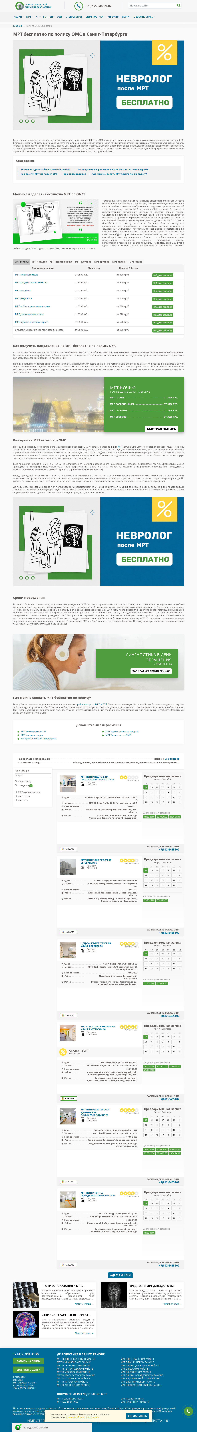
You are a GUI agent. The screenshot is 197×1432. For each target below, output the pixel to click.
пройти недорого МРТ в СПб (91, 704)
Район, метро (22, 770)
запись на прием (28, 1361)
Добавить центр (28, 1369)
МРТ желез (135, 261)
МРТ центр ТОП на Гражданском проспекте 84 (98, 1194)
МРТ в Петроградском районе (75, 1368)
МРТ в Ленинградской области (75, 1358)
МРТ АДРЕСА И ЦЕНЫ (24, 1382)
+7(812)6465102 (169, 849)
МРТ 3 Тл (22, 800)
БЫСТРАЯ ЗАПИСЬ (161, 429)
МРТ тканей (119, 261)
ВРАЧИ (125, 16)
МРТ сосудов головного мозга (31, 282)
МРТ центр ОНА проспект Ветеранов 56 (96, 861)
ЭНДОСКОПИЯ (74, 16)
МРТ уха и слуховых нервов (29, 314)
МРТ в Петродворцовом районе (140, 1365)
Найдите (162, 275)
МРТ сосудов (39, 261)
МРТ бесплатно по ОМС (118, 735)
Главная (17, 25)
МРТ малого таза (67, 1401)
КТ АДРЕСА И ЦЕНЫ (23, 1385)
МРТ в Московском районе (73, 1372)
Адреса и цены (120, 1275)
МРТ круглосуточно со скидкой (121, 731)
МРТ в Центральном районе (137, 1358)
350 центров (172, 758)
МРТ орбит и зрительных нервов (32, 306)
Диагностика (94, 16)
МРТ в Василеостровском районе (141, 1384)
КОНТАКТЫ (19, 1377)
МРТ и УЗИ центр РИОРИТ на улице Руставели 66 (98, 1028)
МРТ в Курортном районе (136, 1372)
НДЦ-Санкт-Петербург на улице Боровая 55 (96, 944)
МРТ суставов (83, 261)
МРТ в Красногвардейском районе (142, 1375)
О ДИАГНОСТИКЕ (143, 16)
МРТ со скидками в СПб (33, 731)
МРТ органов (101, 261)
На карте (69, 848)
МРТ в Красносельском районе (76, 1375)
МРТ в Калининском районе (138, 1381)
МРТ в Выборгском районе (73, 1384)
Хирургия (113, 16)
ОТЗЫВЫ (18, 1379)
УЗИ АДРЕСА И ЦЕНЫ (24, 1388)
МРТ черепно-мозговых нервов (31, 321)
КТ (37, 16)
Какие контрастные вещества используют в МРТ (65, 1315)
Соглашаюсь (137, 1416)
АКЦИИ (18, 16)
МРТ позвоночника (61, 261)
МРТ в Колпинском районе (73, 1378)
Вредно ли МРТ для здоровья (152, 1285)
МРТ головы (22, 261)
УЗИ (59, 16)
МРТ (28, 16)
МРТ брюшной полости (135, 1401)
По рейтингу (24, 781)
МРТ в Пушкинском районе (137, 1362)
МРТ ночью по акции (32, 735)
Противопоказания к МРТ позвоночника (62, 1285)
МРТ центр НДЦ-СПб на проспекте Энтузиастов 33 (97, 778)
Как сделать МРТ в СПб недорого (38, 738)
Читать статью (84, 1303)
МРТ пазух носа (23, 298)
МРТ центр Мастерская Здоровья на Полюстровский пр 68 (95, 1112)
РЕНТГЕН (48, 16)
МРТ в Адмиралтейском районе (140, 1378)
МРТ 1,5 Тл (23, 796)
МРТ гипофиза (22, 290)
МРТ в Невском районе (134, 1368)
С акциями (24, 785)
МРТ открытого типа (28, 792)
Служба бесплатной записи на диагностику (38, 5)
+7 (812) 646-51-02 (98, 6)
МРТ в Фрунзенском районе (73, 1362)
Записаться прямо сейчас (151, 671)
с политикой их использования (82, 1417)
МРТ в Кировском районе (72, 1381)
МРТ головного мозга (26, 274)
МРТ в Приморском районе (73, 1365)
